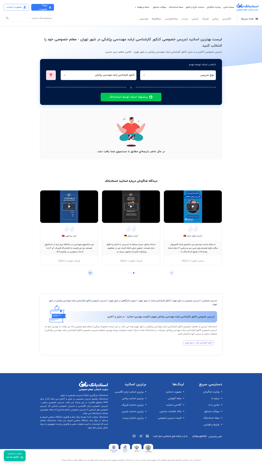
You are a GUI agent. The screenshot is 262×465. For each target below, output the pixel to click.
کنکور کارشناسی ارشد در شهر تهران (154, 300)
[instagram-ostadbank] (134, 438)
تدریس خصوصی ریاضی (52, 402)
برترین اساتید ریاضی (133, 398)
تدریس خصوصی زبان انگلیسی (92, 406)
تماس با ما (214, 405)
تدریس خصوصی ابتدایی (62, 406)
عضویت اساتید (173, 392)
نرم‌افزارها (156, 18)
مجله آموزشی (174, 398)
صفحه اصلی (228, 7)
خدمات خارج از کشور (195, 7)
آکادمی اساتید (173, 405)
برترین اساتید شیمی (133, 411)
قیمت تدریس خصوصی (169, 418)
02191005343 (199, 436)
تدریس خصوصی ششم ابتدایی (71, 409)
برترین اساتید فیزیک (133, 405)
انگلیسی (226, 18)
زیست (184, 18)
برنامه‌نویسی (171, 18)
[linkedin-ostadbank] (147, 438)
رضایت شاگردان (214, 7)
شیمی (195, 18)
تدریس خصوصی (209, 300)
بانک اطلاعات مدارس (170, 411)
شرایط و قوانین (212, 424)
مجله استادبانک (176, 7)
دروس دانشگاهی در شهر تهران (122, 300)
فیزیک (205, 18)
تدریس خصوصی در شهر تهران (186, 300)
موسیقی (143, 18)
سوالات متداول (159, 7)
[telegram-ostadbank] (140, 438)
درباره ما (215, 398)
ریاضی (215, 18)
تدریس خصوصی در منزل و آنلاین (75, 399)
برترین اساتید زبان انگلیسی (129, 392)
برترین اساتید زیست (133, 418)
